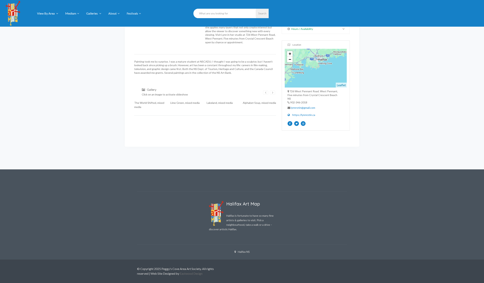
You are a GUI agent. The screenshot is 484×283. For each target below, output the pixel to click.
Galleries (92, 13)
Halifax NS (244, 251)
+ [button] (290, 53)
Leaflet (341, 85)
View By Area (46, 13)
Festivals (132, 13)
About (112, 13)
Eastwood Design (191, 273)
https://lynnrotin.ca (303, 114)
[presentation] (265, 93)
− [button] (290, 59)
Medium (70, 13)
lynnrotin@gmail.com (303, 107)
